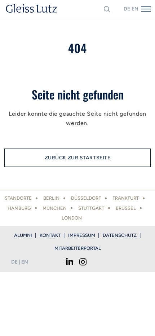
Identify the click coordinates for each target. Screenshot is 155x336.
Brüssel (126, 208)
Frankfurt (125, 198)
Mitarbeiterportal (77, 248)
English (135, 9)
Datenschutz (120, 235)
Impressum (81, 235)
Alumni (23, 235)
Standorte (18, 198)
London (72, 218)
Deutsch (127, 9)
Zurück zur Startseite (78, 158)
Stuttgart (91, 208)
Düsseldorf (86, 198)
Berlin (51, 198)
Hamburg (19, 208)
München (55, 208)
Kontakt (50, 235)
